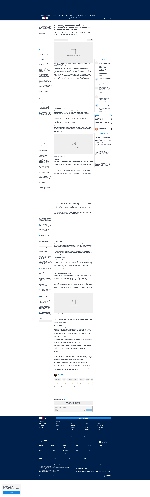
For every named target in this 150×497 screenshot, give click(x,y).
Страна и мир (100, 427)
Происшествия (87, 429)
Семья (85, 436)
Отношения (82, 379)
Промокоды (93, 15)
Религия (86, 434)
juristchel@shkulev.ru (65, 467)
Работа (85, 431)
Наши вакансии (42, 427)
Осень (85, 425)
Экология (99, 429)
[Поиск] (105, 18)
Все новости (45, 24)
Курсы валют (76, 15)
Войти (58, 410)
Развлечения (87, 433)
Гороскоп (70, 15)
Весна (57, 427)
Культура (73, 427)
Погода (54, 15)
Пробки (81, 15)
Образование (73, 436)
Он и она (86, 423)
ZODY (85, 15)
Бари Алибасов (57, 379)
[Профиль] (110, 18)
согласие (7, 489)
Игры (88, 15)
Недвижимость (42, 15)
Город (57, 429)
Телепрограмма (60, 15)
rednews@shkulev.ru (52, 466)
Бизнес (57, 425)
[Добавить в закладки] (88, 40)
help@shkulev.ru (46, 468)
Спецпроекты (100, 433)
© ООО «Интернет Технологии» (57, 475)
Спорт (99, 423)
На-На (64, 379)
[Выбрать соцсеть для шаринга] (91, 40)
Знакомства (49, 15)
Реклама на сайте (42, 423)
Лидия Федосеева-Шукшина (72, 379)
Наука (72, 433)
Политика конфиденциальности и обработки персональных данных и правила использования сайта (93, 471)
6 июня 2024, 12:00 (57, 36)
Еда (56, 433)
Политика (86, 427)
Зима (72, 423)
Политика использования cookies (81, 468)
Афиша (65, 15)
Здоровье (58, 436)
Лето (72, 429)
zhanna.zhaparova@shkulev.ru (43, 471)
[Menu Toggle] (39, 18)
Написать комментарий (62, 39)
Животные (58, 434)
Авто (57, 423)
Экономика (100, 431)
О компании (41, 425)
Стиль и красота (101, 425)
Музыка (87, 379)
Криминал (73, 425)
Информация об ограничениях (81, 466)
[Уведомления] (107, 18)
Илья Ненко (61, 374)
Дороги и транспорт (60, 431)
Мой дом (73, 431)
